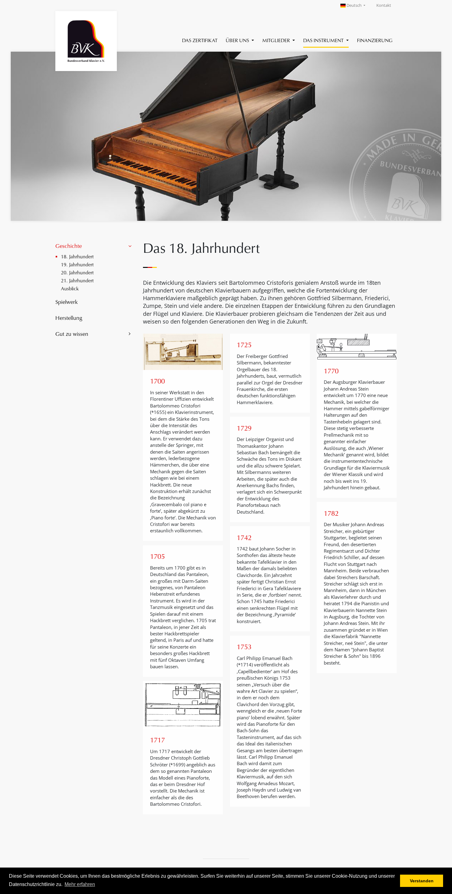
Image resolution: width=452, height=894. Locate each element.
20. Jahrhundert (77, 272)
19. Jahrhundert (77, 264)
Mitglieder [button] (276, 40)
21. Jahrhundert (77, 280)
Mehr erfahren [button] (80, 884)
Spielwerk (66, 302)
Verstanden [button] (422, 880)
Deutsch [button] (354, 5)
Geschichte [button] (68, 246)
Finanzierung (375, 40)
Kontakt (383, 5)
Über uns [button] (238, 40)
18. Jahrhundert (77, 256)
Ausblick (70, 288)
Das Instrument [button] (324, 40)
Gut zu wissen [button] (71, 334)
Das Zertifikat (199, 40)
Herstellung (68, 318)
